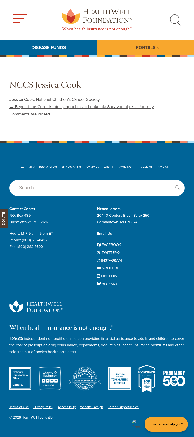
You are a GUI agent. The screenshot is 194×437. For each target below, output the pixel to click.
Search (177, 187)
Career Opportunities (123, 407)
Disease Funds (48, 47)
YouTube (110, 268)
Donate (163, 167)
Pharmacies (71, 167)
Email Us (104, 233)
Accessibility (67, 407)
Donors (92, 167)
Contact (126, 167)
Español (146, 167)
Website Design (91, 407)
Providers (48, 167)
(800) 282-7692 (30, 246)
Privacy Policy (43, 407)
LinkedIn (108, 276)
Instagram (111, 260)
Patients (27, 167)
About (109, 167)
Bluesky (109, 284)
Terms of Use (19, 407)
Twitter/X (110, 252)
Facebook (111, 245)
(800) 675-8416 (34, 240)
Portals (145, 47)
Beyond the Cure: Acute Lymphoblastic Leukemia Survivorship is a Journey (81, 106)
